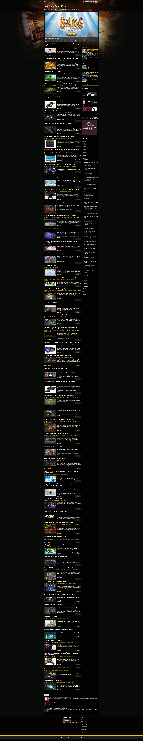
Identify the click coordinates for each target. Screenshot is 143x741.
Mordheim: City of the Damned (66, 316)
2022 (84, 146)
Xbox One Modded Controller (70, 656)
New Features (54, 537)
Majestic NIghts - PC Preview (53, 640)
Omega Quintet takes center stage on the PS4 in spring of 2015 (62, 44)
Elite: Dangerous (55, 558)
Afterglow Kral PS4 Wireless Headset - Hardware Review (61, 342)
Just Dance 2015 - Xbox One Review (55, 581)
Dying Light (54, 670)
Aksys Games (54, 166)
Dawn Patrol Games (55, 203)
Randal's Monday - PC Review (53, 446)
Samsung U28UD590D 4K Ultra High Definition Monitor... (90, 180)
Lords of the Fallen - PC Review (53, 604)
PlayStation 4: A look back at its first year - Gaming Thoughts (60, 382)
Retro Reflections (74, 421)
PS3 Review (62, 304)
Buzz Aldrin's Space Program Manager (59, 217)
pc (72, 642)
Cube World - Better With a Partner (55, 458)
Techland (66, 670)
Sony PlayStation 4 (66, 73)
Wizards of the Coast (48, 488)
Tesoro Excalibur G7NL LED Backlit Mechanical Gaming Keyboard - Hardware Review (61, 328)
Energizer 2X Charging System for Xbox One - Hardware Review (61, 96)
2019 (84, 150)
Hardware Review (71, 99)
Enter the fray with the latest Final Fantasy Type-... (91, 267)
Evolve (57, 125)
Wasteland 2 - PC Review (88, 269)
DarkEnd (54, 618)
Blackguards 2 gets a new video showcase (57, 355)
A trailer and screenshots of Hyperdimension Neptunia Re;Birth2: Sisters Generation (61, 242)
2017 (84, 153)
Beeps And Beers (84, 724)
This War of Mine (63, 595)
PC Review (68, 217)
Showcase (83, 731)
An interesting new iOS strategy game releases (59, 202)
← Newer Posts (47, 692)
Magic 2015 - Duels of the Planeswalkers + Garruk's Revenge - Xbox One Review (60, 484)
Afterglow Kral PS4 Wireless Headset (59, 344)
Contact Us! (78, 9)
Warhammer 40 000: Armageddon (71, 397)
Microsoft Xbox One (59, 112)
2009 (84, 294)
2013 (84, 288)
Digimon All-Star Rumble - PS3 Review (56, 368)
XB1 (62, 100)
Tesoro (60, 330)
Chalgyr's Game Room (71, 737)
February (85, 284)
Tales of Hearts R (71, 630)
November (86, 161)
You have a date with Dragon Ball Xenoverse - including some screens (61, 471)
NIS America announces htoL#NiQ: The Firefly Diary (60, 84)
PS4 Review (60, 73)
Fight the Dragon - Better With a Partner (56, 499)
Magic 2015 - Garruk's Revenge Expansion (59, 290)
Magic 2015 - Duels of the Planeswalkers (59, 487)
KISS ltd (61, 254)
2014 (53, 60)
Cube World (62, 460)
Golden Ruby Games (62, 279)
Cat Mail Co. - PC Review (50, 38)
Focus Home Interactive (56, 316)
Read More (78, 55)
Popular (46, 695)
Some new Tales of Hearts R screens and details (59, 629)
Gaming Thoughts (57, 60)
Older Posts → (78, 692)
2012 (84, 289)
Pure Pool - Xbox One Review (53, 228)
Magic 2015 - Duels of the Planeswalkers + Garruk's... (91, 234)
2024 (84, 143)
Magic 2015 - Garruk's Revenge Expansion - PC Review (61, 289)
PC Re (64, 254)
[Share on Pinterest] (49, 55)
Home (45, 1)
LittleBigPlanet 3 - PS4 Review (53, 71)
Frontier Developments (62, 682)
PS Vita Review (66, 177)
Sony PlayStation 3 (68, 304)
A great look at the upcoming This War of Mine (58, 594)
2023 (84, 144)
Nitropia (68, 203)
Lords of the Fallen (62, 605)
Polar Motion (72, 217)
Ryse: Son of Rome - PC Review (89, 265)
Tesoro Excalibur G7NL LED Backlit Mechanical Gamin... (90, 209)
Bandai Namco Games (60, 177)
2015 (84, 156)
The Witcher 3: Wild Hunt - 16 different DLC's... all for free (61, 433)
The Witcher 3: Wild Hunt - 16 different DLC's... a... (90, 226)
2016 (84, 155)
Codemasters (54, 304)
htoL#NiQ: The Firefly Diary (57, 85)
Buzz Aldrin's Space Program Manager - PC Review (60, 215)
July (84, 277)
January (85, 286)
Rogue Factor (46, 317)
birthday (53, 546)
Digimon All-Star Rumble (64, 369)
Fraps (53, 267)
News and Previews (65, 47)
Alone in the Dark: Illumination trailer (55, 511)
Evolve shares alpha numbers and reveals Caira (59, 123)
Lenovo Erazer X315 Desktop (67, 138)
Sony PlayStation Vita (73, 177)
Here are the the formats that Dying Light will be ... (91, 262)
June (85, 278)
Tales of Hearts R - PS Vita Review (54, 176)
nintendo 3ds (71, 524)
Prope (70, 369)
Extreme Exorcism (55, 279)
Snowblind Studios (47, 422)
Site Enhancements (60, 537)
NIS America (72, 85)
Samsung (60, 152)
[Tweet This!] (48, 55)
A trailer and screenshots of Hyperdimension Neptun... (89, 195)
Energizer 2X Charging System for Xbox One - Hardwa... (91, 171)
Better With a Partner (56, 460)
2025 (84, 141)
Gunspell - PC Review (51, 253)
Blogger (81, 737)
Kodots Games (61, 618)
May (84, 280)
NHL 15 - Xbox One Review (52, 111)
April (85, 281)
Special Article (67, 537)
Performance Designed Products (56, 100)
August (85, 275)
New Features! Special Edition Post (55, 536)
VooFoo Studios (69, 229)
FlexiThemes (66, 739)
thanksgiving (63, 60)
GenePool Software (59, 569)
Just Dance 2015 (55, 583)
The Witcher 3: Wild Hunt (73, 435)
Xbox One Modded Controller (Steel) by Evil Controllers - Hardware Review (62, 654)
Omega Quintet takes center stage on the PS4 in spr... (91, 163)
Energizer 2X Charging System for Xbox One (60, 99)
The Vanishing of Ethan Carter (67, 408)
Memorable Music (84, 729)
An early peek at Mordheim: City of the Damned (59, 315)
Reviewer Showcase (63, 9)
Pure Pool (61, 229)
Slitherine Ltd (62, 397)
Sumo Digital (72, 73)
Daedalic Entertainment (62, 357)
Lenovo (60, 138)
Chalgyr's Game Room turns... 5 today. (56, 545)
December (86, 159)
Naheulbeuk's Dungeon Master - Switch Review (58, 708)
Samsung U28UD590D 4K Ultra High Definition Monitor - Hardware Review (61, 150)
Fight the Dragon (63, 500)
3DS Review (54, 524)
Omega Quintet (71, 47)
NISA (76, 85)
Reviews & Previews (50, 9)
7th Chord (58, 524)
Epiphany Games (55, 642)
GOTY (69, 9)
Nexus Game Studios (64, 447)
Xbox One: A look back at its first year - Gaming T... (90, 186)
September (86, 274)
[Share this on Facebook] (47, 55)
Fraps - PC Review (50, 265)
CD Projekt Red (55, 435)
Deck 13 (57, 605)
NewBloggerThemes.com (77, 739)
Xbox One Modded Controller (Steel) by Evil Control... (90, 259)
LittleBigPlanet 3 (55, 73)
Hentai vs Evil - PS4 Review (54, 702)
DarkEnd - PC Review (50, 616)
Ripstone (65, 229)
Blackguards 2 (54, 357)
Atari (64, 513)
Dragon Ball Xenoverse (56, 474)
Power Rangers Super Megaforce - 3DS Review (58, 522)
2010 (84, 292)
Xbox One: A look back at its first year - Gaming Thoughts (62, 189)
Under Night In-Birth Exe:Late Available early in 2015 (60, 164)
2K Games (54, 125)
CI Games (54, 605)
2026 (84, 140)
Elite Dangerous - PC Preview (53, 680)
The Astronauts (59, 408)
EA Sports (54, 112)
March (85, 283)
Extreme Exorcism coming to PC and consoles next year (61, 277)
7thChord (53, 177)
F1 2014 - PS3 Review (50, 302)
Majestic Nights (61, 642)
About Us (49, 1)
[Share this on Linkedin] (50, 55)
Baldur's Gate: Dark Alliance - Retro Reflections (58, 419)
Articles (56, 9)
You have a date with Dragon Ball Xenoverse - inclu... (89, 232)
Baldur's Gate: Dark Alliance (57, 421)
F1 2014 (58, 304)
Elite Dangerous (55, 682)
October (85, 272)
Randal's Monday (76, 447)
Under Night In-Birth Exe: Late (70, 166)
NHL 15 (65, 112)
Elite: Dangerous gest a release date (55, 556)
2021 (84, 147)
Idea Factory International (56, 47)
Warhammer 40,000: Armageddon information (59, 395)
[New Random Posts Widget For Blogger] (97, 86)
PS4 (59, 384)
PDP (49, 100)
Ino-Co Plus (58, 254)
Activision (54, 569)
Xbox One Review (71, 112)
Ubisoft (67, 583)
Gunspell (53, 254)
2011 (83, 291)
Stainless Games (74, 290)
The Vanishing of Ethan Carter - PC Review (57, 407)
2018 (84, 152)
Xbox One (69, 191)
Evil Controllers (55, 656)
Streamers (73, 9)
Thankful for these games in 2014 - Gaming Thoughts (61, 58)
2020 (84, 149)
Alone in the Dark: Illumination (57, 513)
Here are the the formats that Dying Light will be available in (62, 667)
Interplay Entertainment (66, 421)
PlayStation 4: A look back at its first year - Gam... (91, 217)
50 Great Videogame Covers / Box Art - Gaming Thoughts (60, 697)
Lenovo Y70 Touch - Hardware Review (90, 270)
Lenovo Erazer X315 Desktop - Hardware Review (59, 136)
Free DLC (59, 435)
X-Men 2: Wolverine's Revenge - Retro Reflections (59, 568)
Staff (82, 721)
